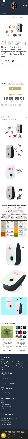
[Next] (24, 30)
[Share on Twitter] (8, 105)
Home (4, 18)
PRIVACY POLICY (6, 424)
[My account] (23, 5)
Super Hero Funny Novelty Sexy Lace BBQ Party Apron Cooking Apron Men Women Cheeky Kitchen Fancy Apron (21, 343)
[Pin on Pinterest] (14, 105)
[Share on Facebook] (5, 105)
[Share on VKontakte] (16, 105)
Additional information (9, 119)
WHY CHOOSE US (6, 404)
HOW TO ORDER (6, 407)
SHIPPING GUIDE (6, 420)
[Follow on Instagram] (5, 373)
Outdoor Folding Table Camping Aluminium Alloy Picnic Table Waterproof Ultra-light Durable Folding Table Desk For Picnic (7, 343)
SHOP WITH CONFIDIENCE (9, 418)
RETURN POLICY (6, 422)
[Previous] (3, 30)
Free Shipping (8, 392)
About (10, 434)
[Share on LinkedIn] (19, 105)
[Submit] (25, 13)
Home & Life (11, 18)
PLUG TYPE (4, 83)
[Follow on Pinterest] (11, 373)
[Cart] (26, 5)
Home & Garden (20, 18)
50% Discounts (9, 388)
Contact (14, 434)
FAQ (2, 408)
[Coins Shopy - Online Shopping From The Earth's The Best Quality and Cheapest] (14, 6)
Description (5, 116)
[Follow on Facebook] (2, 373)
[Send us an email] (8, 373)
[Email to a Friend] (11, 105)
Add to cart (14, 88)
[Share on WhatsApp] (2, 105)
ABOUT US (4, 402)
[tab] (14, 116)
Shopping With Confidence (12, 383)
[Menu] (2, 6)
